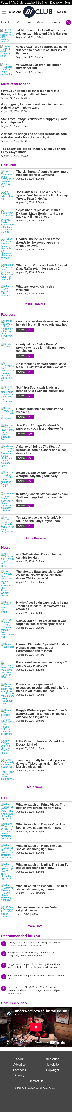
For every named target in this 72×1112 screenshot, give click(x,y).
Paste (4, 2)
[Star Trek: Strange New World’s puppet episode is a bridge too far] (7, 432)
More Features (35, 303)
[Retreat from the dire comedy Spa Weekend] (7, 413)
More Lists (35, 926)
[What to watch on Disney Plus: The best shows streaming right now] (7, 831)
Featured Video (14, 1003)
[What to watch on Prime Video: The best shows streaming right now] (7, 811)
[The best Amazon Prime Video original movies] (7, 912)
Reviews (8, 314)
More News (35, 787)
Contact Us (36, 1081)
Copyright (52, 1070)
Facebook (19, 1070)
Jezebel (30, 2)
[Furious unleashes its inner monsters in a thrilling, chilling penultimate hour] (7, 329)
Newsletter (60, 12)
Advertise (19, 1064)
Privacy (19, 1075)
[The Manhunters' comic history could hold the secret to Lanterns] (7, 178)
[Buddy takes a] (7, 350)
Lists (5, 798)
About (19, 1059)
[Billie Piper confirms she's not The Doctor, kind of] (7, 747)
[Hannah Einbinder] (7, 649)
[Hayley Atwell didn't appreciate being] (7, 607)
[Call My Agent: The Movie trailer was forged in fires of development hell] (7, 628)
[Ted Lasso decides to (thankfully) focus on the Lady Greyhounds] (7, 524)
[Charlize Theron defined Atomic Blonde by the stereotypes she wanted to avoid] (7, 248)
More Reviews (36, 538)
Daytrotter (56, 2)
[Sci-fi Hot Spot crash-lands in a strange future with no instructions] (7, 394)
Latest (5, 22)
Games (55, 22)
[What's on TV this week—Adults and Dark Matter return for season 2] (7, 272)
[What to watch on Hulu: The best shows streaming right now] (7, 851)
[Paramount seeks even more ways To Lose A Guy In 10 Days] (7, 669)
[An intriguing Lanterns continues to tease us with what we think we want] (7, 371)
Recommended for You (20, 936)
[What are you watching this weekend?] (7, 291)
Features (8, 165)
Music (40, 22)
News (6, 547)
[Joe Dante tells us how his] (7, 197)
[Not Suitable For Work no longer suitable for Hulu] (7, 560)
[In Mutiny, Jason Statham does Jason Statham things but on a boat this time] (7, 501)
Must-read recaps (16, 84)
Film (28, 22)
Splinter (43, 2)
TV (17, 22)
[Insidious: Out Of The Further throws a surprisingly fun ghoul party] (7, 479)
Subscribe (15, 12)
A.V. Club (17, 2)
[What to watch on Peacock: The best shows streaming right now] (7, 892)
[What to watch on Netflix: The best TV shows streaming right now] (7, 871)
